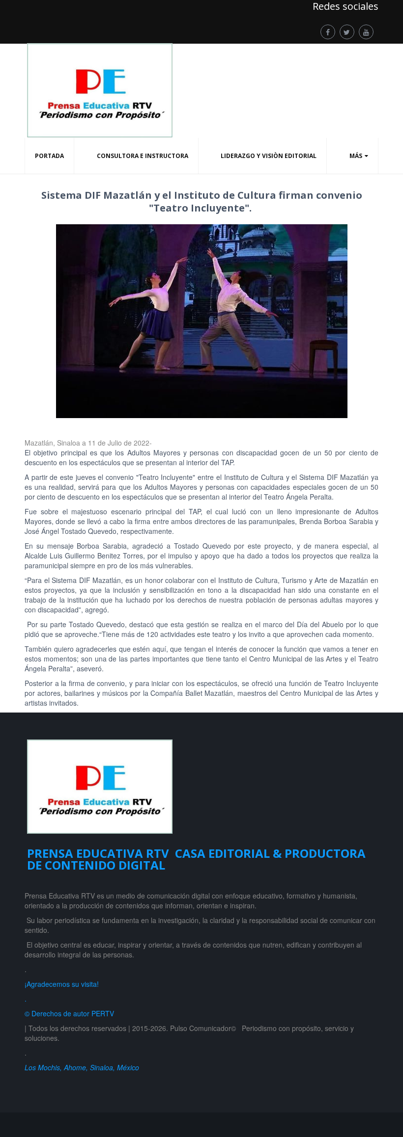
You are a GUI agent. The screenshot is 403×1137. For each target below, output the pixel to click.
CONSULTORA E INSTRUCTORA (142, 156)
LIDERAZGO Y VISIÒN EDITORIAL (269, 156)
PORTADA (49, 156)
